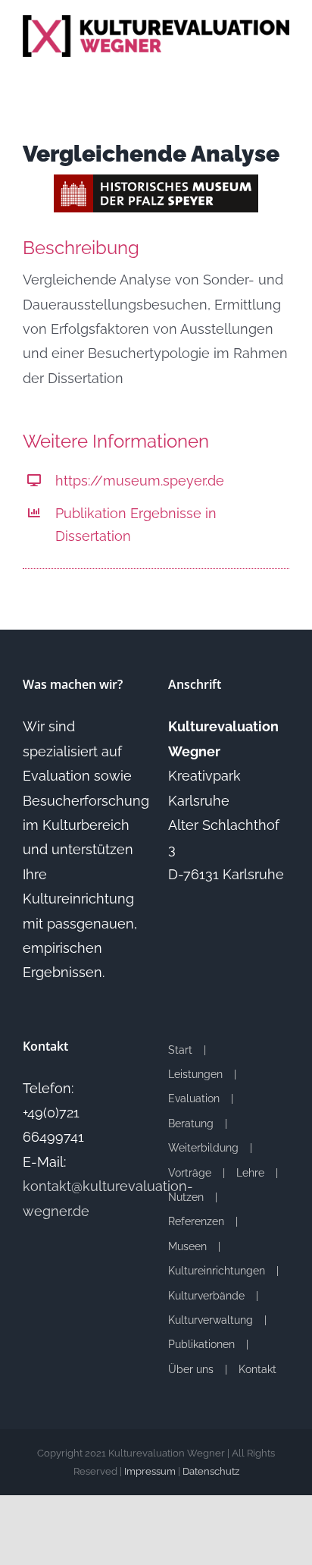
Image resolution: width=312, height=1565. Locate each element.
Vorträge (189, 1173)
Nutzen (186, 1197)
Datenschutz (211, 1471)
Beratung (191, 1123)
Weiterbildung (203, 1148)
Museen (187, 1246)
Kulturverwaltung (210, 1320)
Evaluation (194, 1098)
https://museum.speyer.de (139, 481)
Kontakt (257, 1369)
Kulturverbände (206, 1296)
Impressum (150, 1471)
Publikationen (201, 1344)
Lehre (250, 1173)
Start (180, 1050)
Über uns (191, 1369)
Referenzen (196, 1221)
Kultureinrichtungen (216, 1271)
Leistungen (195, 1074)
